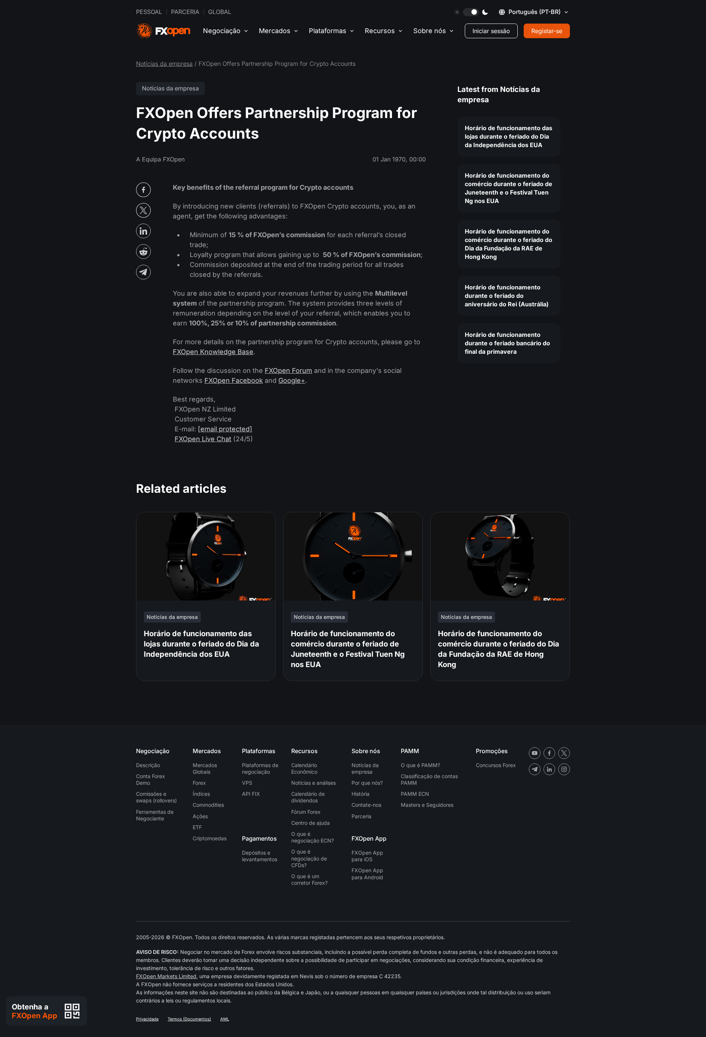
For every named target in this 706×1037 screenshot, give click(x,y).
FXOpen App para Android (367, 873)
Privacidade (147, 1019)
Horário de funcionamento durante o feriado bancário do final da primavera (507, 343)
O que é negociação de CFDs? (309, 858)
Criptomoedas (210, 838)
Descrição (148, 765)
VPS (247, 783)
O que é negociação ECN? (312, 837)
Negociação (221, 31)
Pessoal (149, 11)
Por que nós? (367, 783)
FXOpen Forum (288, 370)
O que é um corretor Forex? (309, 879)
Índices (201, 794)
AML (224, 1019)
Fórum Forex (306, 812)
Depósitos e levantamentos (259, 855)
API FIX (251, 794)
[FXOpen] (163, 31)
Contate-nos (366, 805)
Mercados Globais (205, 768)
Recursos (380, 31)
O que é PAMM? (420, 765)
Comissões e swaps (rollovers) (156, 797)
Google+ (291, 380)
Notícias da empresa (164, 63)
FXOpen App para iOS (367, 855)
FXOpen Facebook (233, 380)
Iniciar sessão (491, 31)
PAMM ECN (415, 794)
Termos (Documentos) (189, 1019)
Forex (199, 783)
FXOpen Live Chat (203, 439)
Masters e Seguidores (427, 805)
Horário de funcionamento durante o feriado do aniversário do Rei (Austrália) (507, 296)
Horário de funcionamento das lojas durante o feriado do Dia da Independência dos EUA (508, 136)
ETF (197, 827)
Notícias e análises (313, 783)
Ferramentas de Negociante (155, 815)
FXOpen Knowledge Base (213, 352)
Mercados (274, 31)
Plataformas (327, 31)
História (361, 794)
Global (219, 11)
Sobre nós (429, 31)
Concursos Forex (496, 765)
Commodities (208, 805)
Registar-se (546, 31)
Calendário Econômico (304, 768)
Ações (200, 816)
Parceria (185, 11)
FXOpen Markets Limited (166, 976)
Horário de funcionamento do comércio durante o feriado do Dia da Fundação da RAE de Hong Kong (508, 244)
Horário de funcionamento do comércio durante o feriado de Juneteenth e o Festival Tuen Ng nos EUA (508, 188)
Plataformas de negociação (260, 768)
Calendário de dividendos (308, 797)
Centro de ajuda (310, 823)
